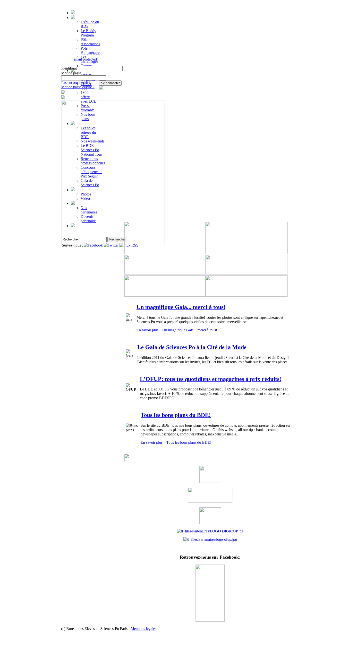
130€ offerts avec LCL (88, 96)
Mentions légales (143, 629)
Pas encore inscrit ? (76, 82)
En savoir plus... (176, 330)
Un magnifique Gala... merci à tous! (180, 307)
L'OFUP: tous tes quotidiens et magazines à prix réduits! (210, 379)
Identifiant (69, 68)
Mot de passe (71, 73)
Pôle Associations (90, 41)
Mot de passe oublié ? (77, 87)
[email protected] (85, 59)
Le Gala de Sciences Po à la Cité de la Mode (191, 347)
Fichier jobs (86, 86)
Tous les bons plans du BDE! (176, 415)
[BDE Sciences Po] (210, 620)
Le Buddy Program (88, 33)
